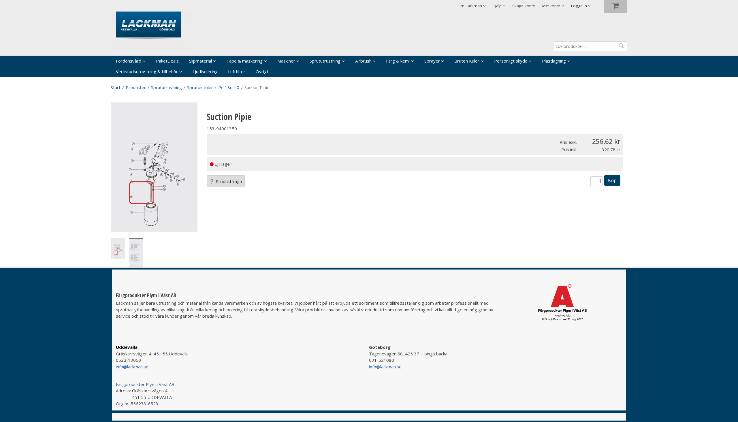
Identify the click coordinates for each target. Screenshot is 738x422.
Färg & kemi (398, 61)
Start (116, 87)
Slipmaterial (200, 61)
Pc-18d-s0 (228, 87)
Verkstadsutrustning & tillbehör (147, 71)
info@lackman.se (132, 367)
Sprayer (432, 61)
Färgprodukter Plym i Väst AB (145, 384)
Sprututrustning (325, 61)
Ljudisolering (205, 71)
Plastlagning (554, 61)
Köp (612, 180)
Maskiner (286, 61)
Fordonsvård (128, 61)
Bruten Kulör (466, 61)
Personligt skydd (511, 61)
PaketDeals (167, 61)
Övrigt (262, 71)
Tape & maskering (244, 61)
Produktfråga (229, 181)
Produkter (136, 87)
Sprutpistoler (200, 87)
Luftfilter (236, 71)
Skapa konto (523, 5)
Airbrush (363, 61)
